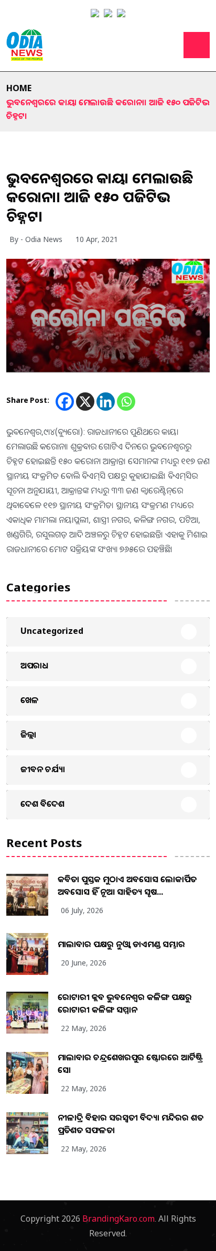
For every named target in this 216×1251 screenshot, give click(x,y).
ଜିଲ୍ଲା (28, 734)
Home (18, 88)
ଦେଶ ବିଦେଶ (42, 803)
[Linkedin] (105, 401)
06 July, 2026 (82, 910)
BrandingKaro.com (118, 1218)
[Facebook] (65, 401)
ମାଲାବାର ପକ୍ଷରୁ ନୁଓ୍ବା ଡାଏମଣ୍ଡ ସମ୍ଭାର (121, 944)
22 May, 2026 (83, 1028)
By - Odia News (35, 239)
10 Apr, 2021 (96, 239)
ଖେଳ (29, 700)
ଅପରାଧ (34, 665)
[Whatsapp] (126, 401)
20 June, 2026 (83, 963)
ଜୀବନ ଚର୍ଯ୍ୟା (42, 769)
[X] (85, 401)
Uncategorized (51, 631)
